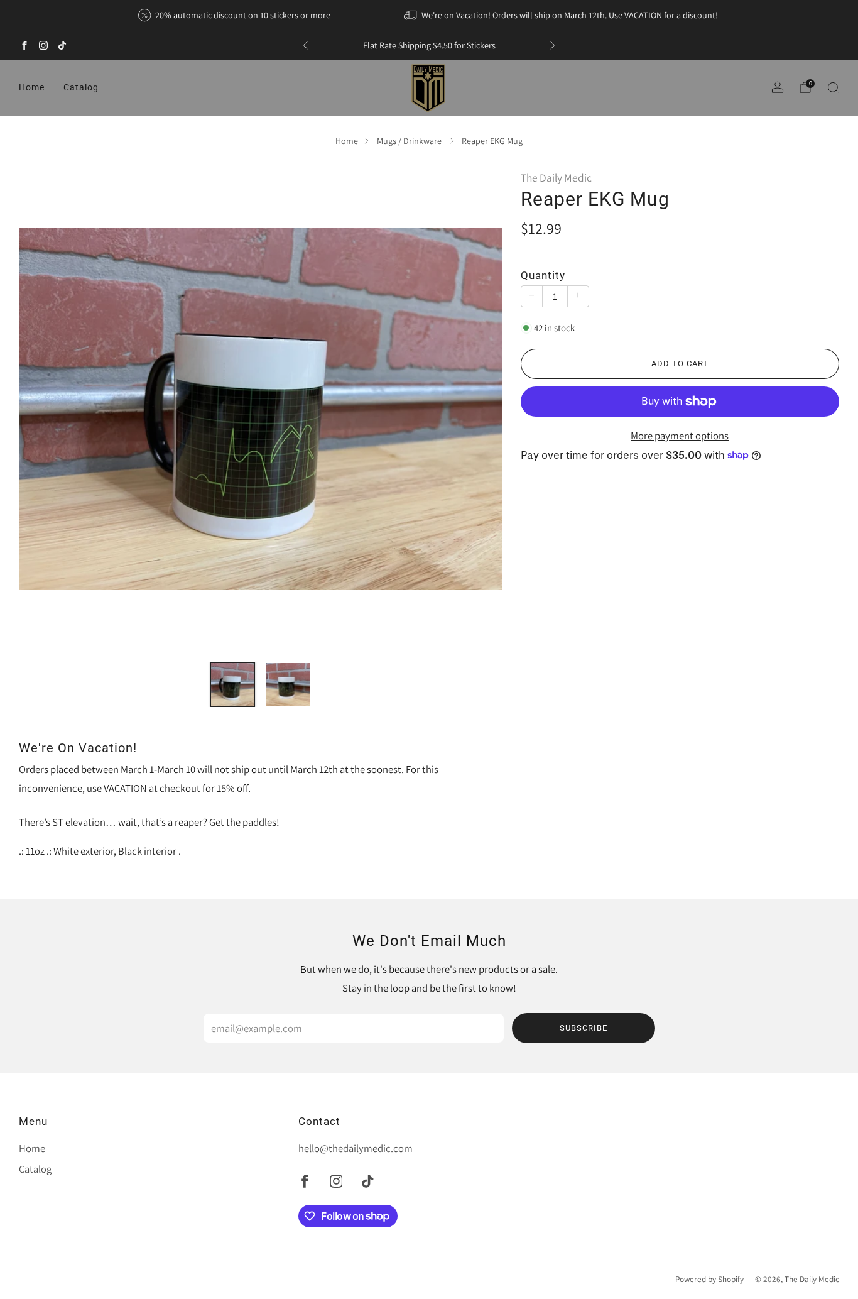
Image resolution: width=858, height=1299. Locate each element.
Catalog (81, 87)
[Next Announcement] (553, 45)
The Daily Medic (556, 177)
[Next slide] (477, 409)
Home (32, 87)
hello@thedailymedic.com (355, 1148)
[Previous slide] (43, 409)
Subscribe (583, 1028)
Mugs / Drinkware (410, 140)
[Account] (777, 87)
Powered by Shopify (709, 1279)
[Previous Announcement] (305, 45)
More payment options (680, 435)
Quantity (543, 276)
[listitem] (235, 15)
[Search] (833, 87)
